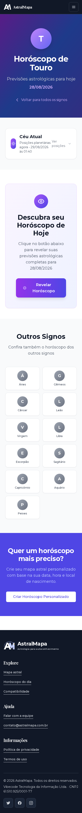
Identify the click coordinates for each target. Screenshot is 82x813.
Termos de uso (15, 759)
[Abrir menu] (74, 7)
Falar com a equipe (18, 716)
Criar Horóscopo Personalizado (41, 597)
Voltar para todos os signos (44, 100)
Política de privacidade (21, 750)
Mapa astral (12, 672)
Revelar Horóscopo (43, 287)
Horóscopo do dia (17, 682)
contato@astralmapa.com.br (25, 725)
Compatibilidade (16, 691)
